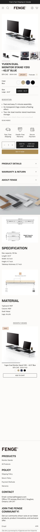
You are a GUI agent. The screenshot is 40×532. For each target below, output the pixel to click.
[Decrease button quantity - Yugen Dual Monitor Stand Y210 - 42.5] (4, 145)
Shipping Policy (7, 474)
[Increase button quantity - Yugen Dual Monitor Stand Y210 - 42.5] (12, 145)
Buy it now (20, 152)
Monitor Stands (7, 460)
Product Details (11, 163)
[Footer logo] (10, 449)
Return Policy (6, 478)
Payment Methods (8, 482)
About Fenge (9, 180)
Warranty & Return (14, 171)
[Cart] (37, 8)
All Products (6, 464)
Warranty (5, 486)
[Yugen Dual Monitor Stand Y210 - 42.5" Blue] (20, 344)
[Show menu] (3, 8)
